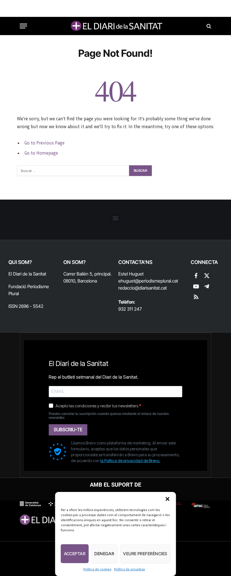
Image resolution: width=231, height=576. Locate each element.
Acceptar (75, 553)
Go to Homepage (41, 153)
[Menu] (23, 26)
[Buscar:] (73, 170)
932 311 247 (130, 309)
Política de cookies (97, 569)
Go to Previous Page (44, 143)
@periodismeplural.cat (156, 281)
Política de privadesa (129, 569)
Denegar (104, 553)
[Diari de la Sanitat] (115, 26)
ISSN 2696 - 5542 (25, 306)
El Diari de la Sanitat (27, 274)
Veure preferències (145, 553)
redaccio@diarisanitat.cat (142, 288)
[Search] (208, 26)
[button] (167, 499)
